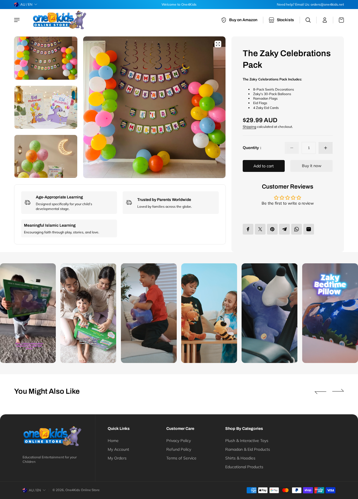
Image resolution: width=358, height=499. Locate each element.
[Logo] (60, 20)
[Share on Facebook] (248, 229)
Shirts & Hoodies (240, 458)
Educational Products (244, 466)
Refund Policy (178, 449)
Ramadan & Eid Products (247, 449)
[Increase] (326, 148)
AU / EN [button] (26, 4)
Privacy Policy (178, 440)
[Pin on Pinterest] (272, 229)
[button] (214, 107)
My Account (118, 449)
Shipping (249, 126)
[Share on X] (260, 229)
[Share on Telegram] (284, 229)
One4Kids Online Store (82, 490)
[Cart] (338, 20)
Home (113, 440)
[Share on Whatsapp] (296, 229)
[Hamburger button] (17, 20)
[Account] (325, 20)
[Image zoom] (218, 44)
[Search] (308, 20)
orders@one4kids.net (327, 4)
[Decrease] (292, 148)
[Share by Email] (308, 229)
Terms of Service (181, 458)
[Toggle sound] (46, 353)
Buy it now (311, 165)
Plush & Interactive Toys (246, 440)
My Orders (117, 458)
